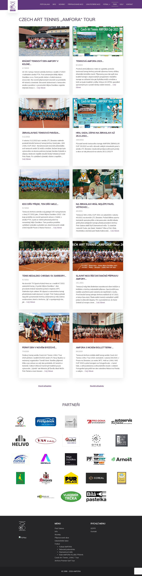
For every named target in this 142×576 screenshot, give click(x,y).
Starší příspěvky (44, 386)
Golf (121, 4)
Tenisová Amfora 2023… (90, 61)
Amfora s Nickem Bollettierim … (94, 347)
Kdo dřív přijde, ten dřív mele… (40, 204)
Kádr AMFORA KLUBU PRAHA (71, 555)
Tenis (115, 4)
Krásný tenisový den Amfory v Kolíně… (40, 63)
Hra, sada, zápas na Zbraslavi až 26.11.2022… (95, 134)
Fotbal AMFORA (65, 547)
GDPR (93, 528)
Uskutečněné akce (93, 4)
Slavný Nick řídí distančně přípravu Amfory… (97, 277)
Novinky (62, 4)
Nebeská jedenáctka (67, 549)
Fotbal (106, 4)
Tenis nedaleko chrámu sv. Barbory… (44, 275)
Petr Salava (45, 4)
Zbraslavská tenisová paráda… (41, 132)
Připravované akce (75, 4)
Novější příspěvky (97, 386)
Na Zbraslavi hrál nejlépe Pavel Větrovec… (95, 205)
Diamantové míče (66, 552)
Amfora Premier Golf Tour (65, 561)
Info (54, 4)
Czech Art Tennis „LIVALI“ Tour (67, 558)
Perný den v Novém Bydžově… (39, 347)
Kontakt (129, 4)
